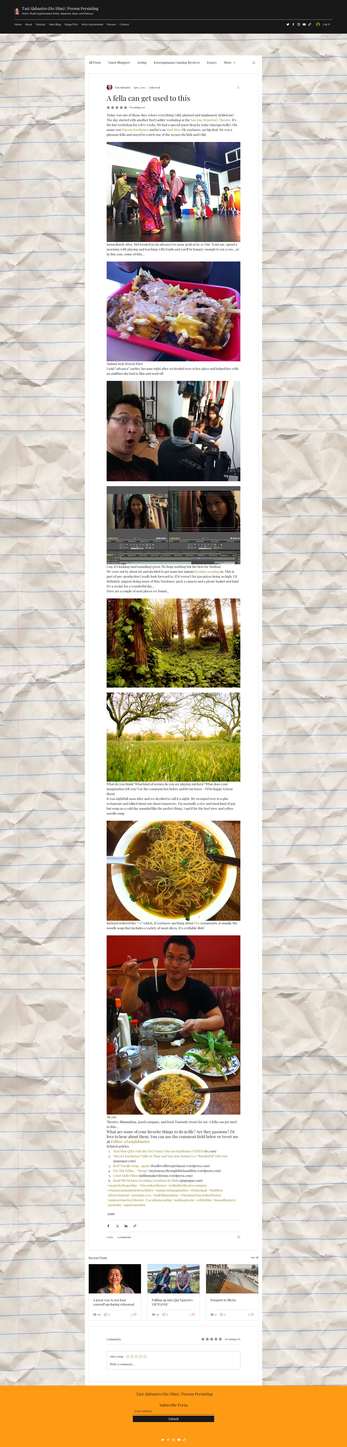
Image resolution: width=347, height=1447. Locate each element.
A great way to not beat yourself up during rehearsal (113, 1302)
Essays (212, 62)
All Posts (95, 62)
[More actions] (238, 87)
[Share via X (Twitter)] (117, 1226)
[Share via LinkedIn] (126, 1226)
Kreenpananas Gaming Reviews (177, 62)
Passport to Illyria (223, 1300)
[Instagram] (299, 24)
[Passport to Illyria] (232, 1278)
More (228, 62)
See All (254, 1257)
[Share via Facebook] (108, 1226)
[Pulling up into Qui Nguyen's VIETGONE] (173, 1278)
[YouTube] (304, 24)
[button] (254, 62)
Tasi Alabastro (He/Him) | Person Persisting (60, 8)
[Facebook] (293, 24)
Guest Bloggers (119, 62)
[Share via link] (135, 1226)
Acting (142, 62)
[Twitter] (288, 24)
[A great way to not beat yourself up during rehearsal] (115, 1278)
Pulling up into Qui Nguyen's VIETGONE (172, 1302)
